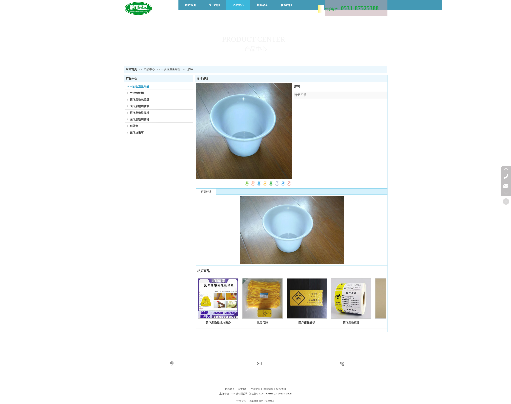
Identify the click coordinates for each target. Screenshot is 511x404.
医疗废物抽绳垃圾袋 (218, 322)
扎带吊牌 (262, 322)
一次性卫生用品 (170, 69)
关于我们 (243, 388)
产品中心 (150, 69)
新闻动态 (268, 388)
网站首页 (131, 69)
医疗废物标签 (351, 322)
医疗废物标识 (306, 322)
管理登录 (270, 401)
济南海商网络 (256, 401)
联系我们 (281, 388)
